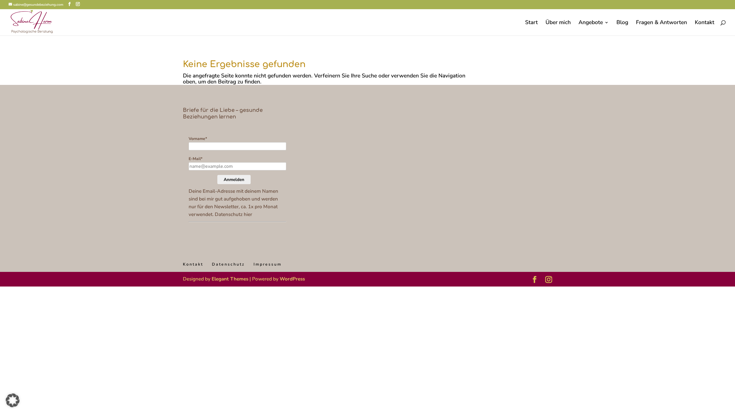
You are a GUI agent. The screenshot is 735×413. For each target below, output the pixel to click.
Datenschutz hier (233, 214)
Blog (622, 23)
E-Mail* (195, 158)
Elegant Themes (230, 279)
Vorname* (198, 138)
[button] (12, 400)
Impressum (268, 264)
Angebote (591, 23)
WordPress (292, 279)
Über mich (558, 23)
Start (531, 23)
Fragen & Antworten (661, 23)
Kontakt (704, 23)
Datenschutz (228, 264)
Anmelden (234, 179)
